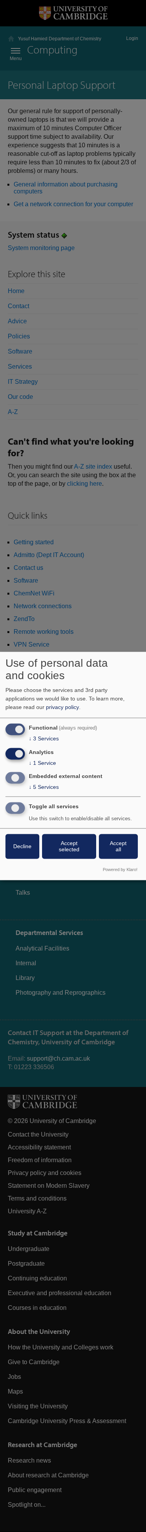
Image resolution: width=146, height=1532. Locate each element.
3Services (44, 738)
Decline (22, 847)
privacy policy (62, 707)
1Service (42, 763)
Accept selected (69, 846)
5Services (44, 787)
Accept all (118, 846)
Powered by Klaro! (120, 870)
